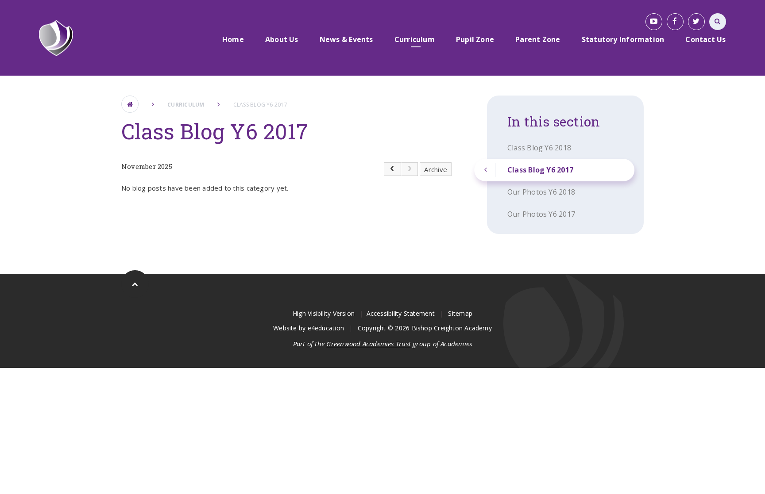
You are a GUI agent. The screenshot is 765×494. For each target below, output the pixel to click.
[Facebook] (675, 21)
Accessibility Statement (401, 313)
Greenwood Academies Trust (368, 343)
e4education (326, 328)
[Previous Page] (392, 169)
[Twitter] (696, 21)
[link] (409, 169)
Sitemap (460, 313)
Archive (435, 169)
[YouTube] (653, 21)
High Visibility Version (324, 313)
